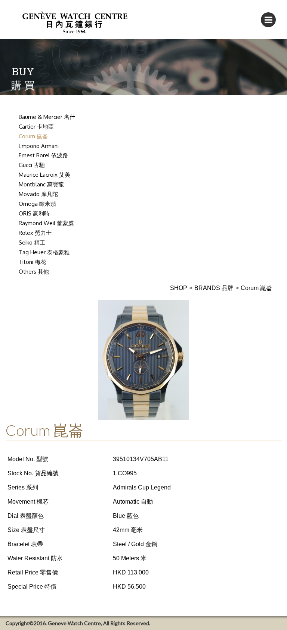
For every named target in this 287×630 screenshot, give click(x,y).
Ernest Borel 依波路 (43, 155)
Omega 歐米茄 (37, 203)
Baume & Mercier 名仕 (47, 116)
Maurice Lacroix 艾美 (44, 174)
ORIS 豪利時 (34, 213)
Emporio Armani (39, 145)
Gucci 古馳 (32, 164)
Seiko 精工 (32, 242)
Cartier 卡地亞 (36, 126)
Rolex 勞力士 (35, 232)
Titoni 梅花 (32, 261)
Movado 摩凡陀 (38, 194)
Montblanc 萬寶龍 (41, 184)
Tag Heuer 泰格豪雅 (44, 252)
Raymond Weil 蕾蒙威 (46, 223)
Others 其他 (34, 271)
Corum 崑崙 (33, 136)
